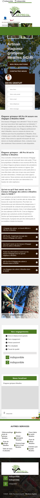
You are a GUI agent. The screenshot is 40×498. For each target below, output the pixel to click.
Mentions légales (31, 494)
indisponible (8, 1)
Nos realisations (19, 64)
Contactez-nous (18, 71)
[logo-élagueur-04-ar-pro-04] (20, 11)
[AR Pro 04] (20, 468)
